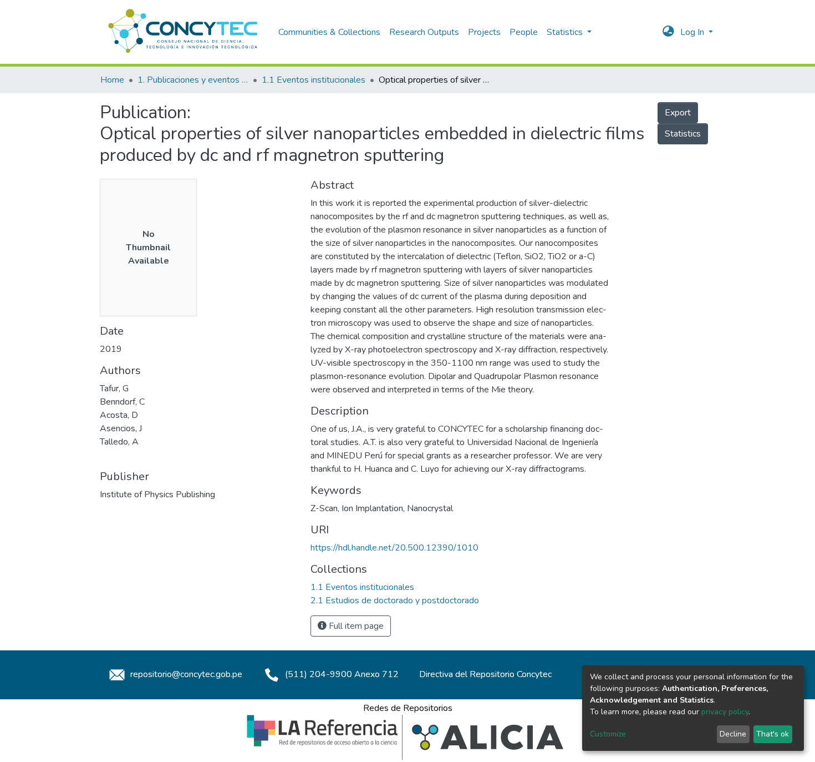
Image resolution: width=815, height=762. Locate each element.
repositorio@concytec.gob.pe (185, 674)
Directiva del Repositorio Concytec (485, 674)
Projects (484, 32)
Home (112, 80)
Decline (733, 734)
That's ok (772, 734)
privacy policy (724, 712)
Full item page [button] (355, 626)
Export (678, 113)
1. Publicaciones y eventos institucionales (192, 80)
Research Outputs (424, 32)
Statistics (683, 134)
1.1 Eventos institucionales (313, 80)
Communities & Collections (329, 32)
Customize (608, 734)
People (524, 32)
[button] (668, 32)
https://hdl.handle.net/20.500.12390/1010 (394, 548)
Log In (693, 32)
